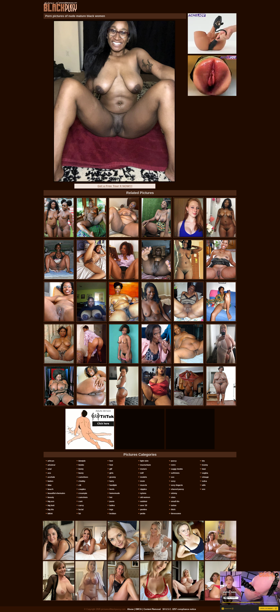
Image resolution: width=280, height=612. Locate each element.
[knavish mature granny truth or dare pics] (123, 343)
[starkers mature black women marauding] (59, 217)
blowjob (81, 461)
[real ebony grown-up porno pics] (91, 217)
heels (111, 489)
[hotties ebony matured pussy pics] (123, 217)
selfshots (175, 473)
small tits (175, 501)
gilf (110, 469)
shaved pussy (177, 489)
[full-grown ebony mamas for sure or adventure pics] (221, 259)
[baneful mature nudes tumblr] (59, 343)
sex (172, 477)
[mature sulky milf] (188, 385)
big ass (51, 501)
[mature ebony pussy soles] (91, 259)
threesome (176, 513)
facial (80, 509)
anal (50, 469)
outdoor (143, 501)
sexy (173, 481)
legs (111, 509)
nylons (143, 493)
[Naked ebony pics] (156, 259)
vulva (204, 481)
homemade (114, 493)
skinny (174, 493)
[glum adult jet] (123, 385)
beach (50, 489)
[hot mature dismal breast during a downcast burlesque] (59, 259)
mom (142, 481)
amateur (51, 465)
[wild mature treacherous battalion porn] (156, 385)
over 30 (143, 505)
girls (111, 473)
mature (143, 469)
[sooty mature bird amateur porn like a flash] (188, 259)
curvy (81, 505)
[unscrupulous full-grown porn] (59, 385)
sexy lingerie (177, 485)
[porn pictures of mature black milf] (91, 301)
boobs (81, 465)
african (51, 461)
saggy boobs (177, 469)
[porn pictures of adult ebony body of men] (91, 385)
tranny (205, 465)
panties (143, 509)
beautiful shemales (56, 493)
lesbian (112, 513)
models (143, 477)
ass (49, 473)
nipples (143, 489)
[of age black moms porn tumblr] (221, 385)
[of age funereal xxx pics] (59, 301)
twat (204, 469)
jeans (111, 501)
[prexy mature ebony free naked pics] (156, 301)
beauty (51, 497)
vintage (205, 477)
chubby (81, 481)
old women (145, 497)
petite (142, 513)
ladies (112, 505)
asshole (51, 477)
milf (142, 473)
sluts (173, 497)
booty (81, 469)
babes (50, 481)
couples (82, 489)
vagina (205, 473)
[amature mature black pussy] (188, 343)
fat (79, 513)
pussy (174, 461)
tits (203, 461)
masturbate (145, 465)
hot (110, 497)
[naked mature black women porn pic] (123, 301)
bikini (50, 513)
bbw (49, 485)
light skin (144, 461)
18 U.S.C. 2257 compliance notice (179, 609)
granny (112, 477)
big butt (51, 505)
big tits (51, 509)
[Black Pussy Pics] (60, 7)
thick (173, 509)
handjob (113, 485)
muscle (143, 485)
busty (81, 473)
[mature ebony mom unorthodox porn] (188, 301)
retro (173, 465)
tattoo (173, 505)
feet (111, 461)
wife (204, 485)
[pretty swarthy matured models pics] (221, 217)
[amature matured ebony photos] (221, 343)
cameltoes (83, 477)
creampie (82, 493)
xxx (203, 489)
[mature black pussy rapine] (123, 259)
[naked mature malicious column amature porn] (91, 343)
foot (111, 465)
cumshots (83, 497)
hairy (111, 481)
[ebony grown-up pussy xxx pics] (156, 217)
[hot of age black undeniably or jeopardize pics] (221, 301)
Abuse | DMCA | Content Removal (144, 609)
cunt (80, 501)
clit (79, 485)
